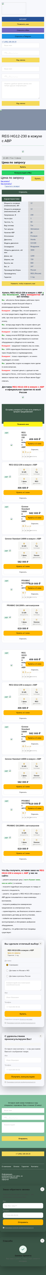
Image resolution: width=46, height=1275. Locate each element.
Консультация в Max (23, 173)
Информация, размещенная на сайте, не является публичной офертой (12, 1176)
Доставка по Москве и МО (19, 970)
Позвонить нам (23, 24)
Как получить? (6, 184)
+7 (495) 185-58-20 (9, 42)
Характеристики (11, 199)
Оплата (16, 1166)
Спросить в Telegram (23, 36)
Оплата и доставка (26, 1019)
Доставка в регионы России (19, 976)
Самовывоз (13, 965)
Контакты (34, 1166)
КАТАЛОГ (23, 19)
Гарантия (25, 1166)
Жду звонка (20, 103)
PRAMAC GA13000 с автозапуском (23, 605)
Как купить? (5, 181)
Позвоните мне (23, 424)
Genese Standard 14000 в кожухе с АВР (23, 539)
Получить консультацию (23, 1077)
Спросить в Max (23, 30)
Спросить (23, 192)
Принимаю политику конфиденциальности (21, 1023)
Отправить (23, 1139)
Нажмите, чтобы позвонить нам (23, 283)
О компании (6, 1166)
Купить (23, 167)
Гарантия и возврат (12, 186)
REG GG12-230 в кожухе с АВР (23, 465)
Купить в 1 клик (34, 444)
